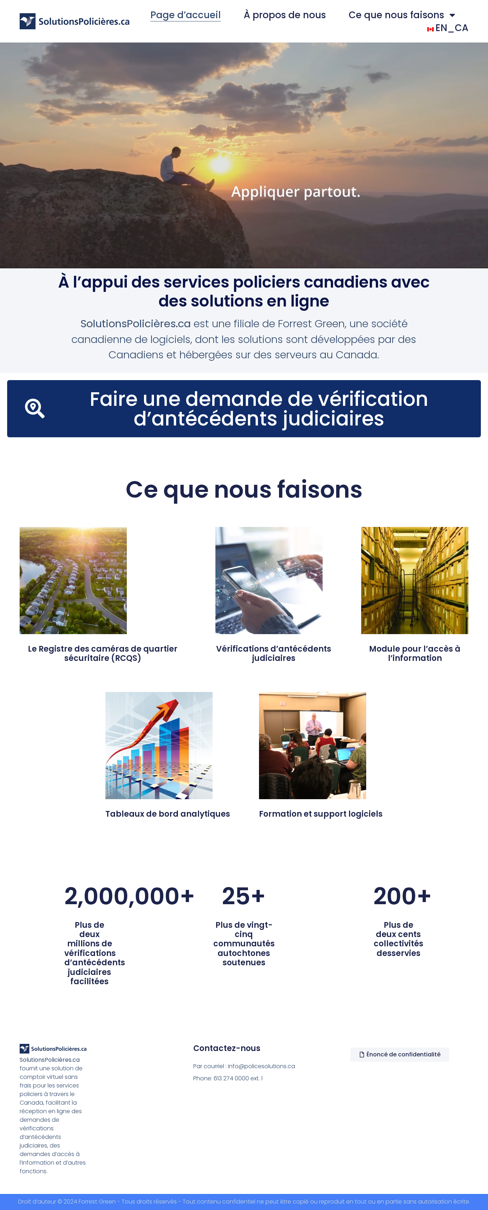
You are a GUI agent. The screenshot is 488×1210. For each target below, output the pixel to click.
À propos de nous (285, 15)
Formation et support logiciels (321, 814)
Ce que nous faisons (396, 15)
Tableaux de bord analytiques (167, 814)
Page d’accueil (185, 15)
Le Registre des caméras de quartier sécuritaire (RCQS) (103, 653)
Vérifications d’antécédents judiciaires (273, 653)
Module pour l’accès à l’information (414, 653)
